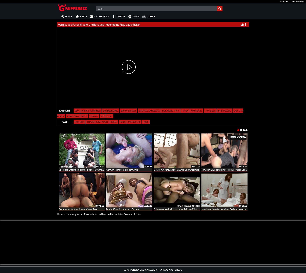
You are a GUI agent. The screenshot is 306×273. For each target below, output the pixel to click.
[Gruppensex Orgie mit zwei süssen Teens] (82, 190)
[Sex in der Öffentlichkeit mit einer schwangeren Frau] (82, 150)
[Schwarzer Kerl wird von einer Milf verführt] (177, 190)
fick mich (79, 121)
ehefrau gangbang (149, 110)
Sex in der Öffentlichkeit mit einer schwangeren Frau (85, 169)
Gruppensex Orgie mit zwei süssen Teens (78, 209)
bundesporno (110, 110)
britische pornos (90, 110)
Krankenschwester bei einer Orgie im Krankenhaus (226, 209)
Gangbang (196, 110)
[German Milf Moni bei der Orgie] (129, 150)
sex (103, 116)
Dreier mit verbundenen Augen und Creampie (176, 169)
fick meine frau (170, 110)
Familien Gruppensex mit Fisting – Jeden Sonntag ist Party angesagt (234, 169)
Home (60, 214)
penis (123, 121)
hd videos (210, 110)
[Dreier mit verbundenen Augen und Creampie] (177, 150)
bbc (77, 110)
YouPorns (284, 1)
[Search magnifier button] (219, 8)
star (109, 116)
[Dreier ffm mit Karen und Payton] (129, 190)
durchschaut (128, 110)
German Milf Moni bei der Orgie (122, 169)
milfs (84, 116)
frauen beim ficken (97, 121)
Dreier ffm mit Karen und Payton (122, 209)
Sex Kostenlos (298, 1)
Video (146, 121)
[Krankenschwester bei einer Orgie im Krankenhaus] (224, 190)
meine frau (73, 116)
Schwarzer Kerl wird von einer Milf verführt (175, 209)
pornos (94, 116)
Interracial (224, 110)
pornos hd (134, 121)
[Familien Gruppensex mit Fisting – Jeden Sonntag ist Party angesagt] (224, 150)
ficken (185, 110)
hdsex (113, 121)
